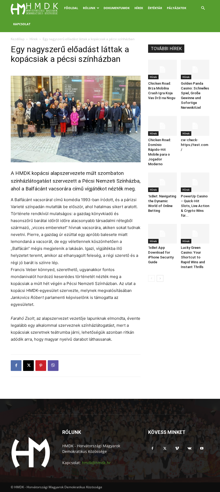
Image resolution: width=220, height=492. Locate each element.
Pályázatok (176, 8)
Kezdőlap (17, 39)
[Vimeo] (177, 448)
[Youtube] (201, 448)
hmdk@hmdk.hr (96, 462)
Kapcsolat (21, 24)
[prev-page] (151, 278)
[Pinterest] (40, 365)
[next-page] (160, 278)
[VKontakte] (189, 448)
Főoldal (71, 8)
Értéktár (155, 8)
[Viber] (53, 365)
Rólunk (89, 8)
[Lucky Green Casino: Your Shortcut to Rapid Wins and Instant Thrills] (195, 233)
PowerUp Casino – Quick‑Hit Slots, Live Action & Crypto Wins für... (195, 205)
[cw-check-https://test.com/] (195, 126)
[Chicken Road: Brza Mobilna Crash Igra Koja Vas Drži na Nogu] (162, 69)
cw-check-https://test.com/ (194, 145)
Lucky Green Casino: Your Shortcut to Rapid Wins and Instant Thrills (193, 257)
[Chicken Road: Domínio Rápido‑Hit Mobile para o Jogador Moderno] (162, 126)
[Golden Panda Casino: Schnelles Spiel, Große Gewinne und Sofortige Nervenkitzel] (195, 69)
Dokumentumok (117, 8)
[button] (202, 8)
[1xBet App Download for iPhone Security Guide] (162, 233)
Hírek (138, 8)
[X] (28, 365)
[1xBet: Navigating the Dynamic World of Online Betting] (162, 182)
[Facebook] (16, 365)
